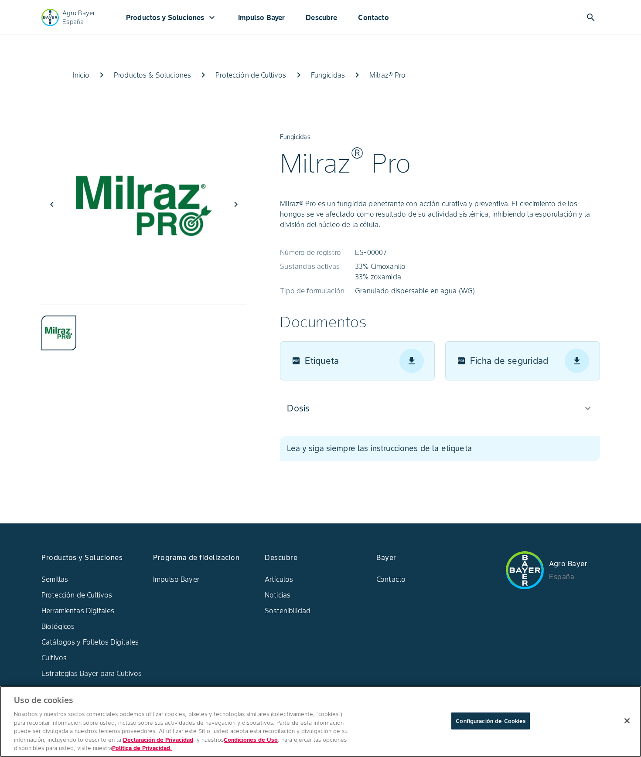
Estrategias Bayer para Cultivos (91, 673)
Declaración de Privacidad (158, 739)
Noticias (277, 595)
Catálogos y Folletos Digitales (90, 642)
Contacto (373, 17)
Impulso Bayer (261, 17)
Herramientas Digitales (77, 610)
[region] (320, 721)
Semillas (54, 579)
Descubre (321, 17)
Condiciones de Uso (251, 739)
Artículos (279, 579)
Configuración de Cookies (490, 720)
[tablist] (143, 327)
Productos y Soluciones (171, 17)
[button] (440, 408)
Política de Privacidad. (142, 748)
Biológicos (58, 626)
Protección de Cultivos (76, 595)
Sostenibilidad (287, 610)
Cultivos (54, 657)
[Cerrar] (627, 720)
